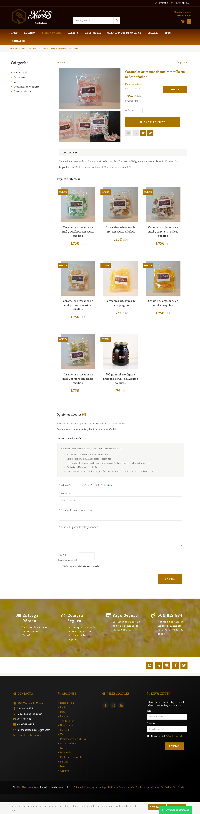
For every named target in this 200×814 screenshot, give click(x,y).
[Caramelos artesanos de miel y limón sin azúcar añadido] (78, 278)
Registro (163, 3)
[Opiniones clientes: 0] (143, 133)
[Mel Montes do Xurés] (31, 16)
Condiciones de (147, 787)
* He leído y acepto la (81, 566)
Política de (117, 787)
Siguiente (182, 62)
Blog (168, 32)
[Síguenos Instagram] (114, 705)
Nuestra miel (20, 72)
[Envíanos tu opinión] (150, 133)
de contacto (30, 735)
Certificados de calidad (124, 32)
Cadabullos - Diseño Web (173, 787)
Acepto (154, 807)
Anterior (61, 62)
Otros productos (22, 91)
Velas (16, 82)
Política (84, 787)
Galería (73, 32)
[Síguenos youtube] (122, 705)
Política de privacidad (90, 566)
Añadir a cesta (155, 122)
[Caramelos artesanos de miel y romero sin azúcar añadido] (78, 351)
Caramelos (19, 77)
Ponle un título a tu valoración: (76, 510)
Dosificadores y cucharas (26, 86)
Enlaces (153, 32)
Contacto (18, 40)
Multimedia (93, 32)
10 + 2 (62, 554)
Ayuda (131, 787)
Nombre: (65, 493)
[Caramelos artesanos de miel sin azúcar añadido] (120, 204)
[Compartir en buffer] (166, 666)
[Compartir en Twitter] (184, 666)
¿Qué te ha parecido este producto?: (79, 527)
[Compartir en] (128, 133)
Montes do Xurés (133, 83)
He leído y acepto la (166, 736)
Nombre (151, 723)
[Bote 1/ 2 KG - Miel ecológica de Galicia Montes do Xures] (120, 351)
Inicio (13, 32)
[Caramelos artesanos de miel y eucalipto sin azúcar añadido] (78, 204)
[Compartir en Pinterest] (149, 666)
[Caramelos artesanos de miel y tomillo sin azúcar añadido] (90, 88)
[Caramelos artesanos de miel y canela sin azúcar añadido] (163, 204)
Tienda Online (51, 32)
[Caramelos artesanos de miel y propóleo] (163, 278)
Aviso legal (101, 787)
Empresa (29, 32)
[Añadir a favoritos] (135, 133)
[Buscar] (116, 20)
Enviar (174, 746)
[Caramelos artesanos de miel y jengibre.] (120, 278)
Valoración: (66, 485)
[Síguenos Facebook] (106, 705)
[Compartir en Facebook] (175, 666)
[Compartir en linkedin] (158, 666)
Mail (149, 710)
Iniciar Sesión (182, 3)
